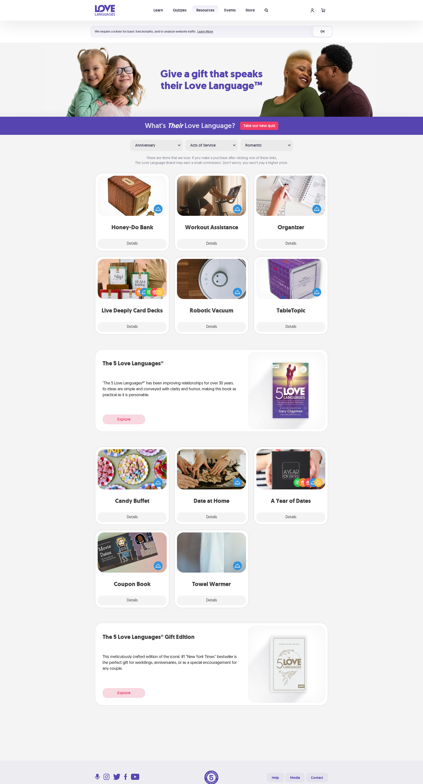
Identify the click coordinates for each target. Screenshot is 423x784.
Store (250, 10)
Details (132, 244)
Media (295, 777)
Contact (317, 777)
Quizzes (180, 10)
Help (275, 777)
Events (230, 10)
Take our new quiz (259, 125)
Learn (158, 10)
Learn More (205, 31)
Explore (123, 419)
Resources (205, 10)
